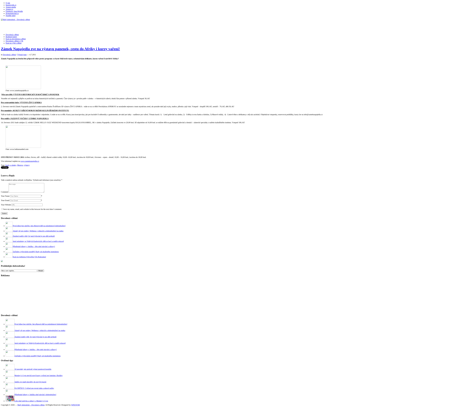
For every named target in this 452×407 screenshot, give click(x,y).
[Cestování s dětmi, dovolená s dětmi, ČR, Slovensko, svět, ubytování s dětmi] (15, 20)
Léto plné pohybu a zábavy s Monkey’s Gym (31, 401)
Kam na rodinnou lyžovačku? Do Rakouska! (29, 257)
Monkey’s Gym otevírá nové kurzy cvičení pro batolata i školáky (38, 376)
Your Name (5, 196)
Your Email (5, 200)
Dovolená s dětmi (12, 35)
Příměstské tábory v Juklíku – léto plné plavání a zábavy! (34, 246)
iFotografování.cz (12, 13)
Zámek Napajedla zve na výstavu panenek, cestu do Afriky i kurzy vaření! (60, 49)
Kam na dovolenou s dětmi (16, 39)
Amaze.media (11, 7)
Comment (4, 192)
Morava (20, 165)
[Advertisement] (44, 26)
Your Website (6, 205)
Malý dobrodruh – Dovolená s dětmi (30, 405)
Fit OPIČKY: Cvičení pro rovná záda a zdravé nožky (34, 388)
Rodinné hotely (11, 37)
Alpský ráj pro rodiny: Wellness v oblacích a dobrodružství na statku (38, 231)
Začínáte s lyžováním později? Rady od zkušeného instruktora (36, 252)
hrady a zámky (10, 165)
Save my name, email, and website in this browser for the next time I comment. (32, 209)
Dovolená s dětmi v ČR (14, 41)
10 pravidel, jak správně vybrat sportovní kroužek (32, 369)
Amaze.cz (9, 9)
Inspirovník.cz (11, 5)
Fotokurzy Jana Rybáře (14, 11)
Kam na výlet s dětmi (13, 43)
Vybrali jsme (22, 55)
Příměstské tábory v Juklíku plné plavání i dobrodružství (35, 395)
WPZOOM (75, 405)
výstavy (27, 165)
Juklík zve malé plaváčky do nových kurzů (30, 382)
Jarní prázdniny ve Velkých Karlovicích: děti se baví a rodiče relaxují (38, 241)
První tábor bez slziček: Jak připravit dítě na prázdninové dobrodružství (39, 226)
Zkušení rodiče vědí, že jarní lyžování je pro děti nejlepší (34, 236)
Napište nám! (11, 16)
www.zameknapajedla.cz (29, 161)
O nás (8, 3)
